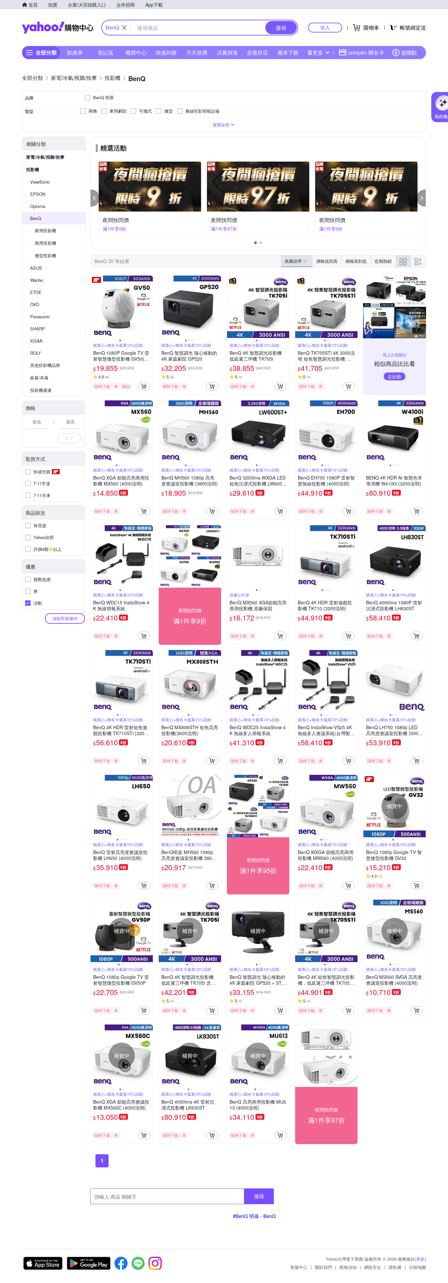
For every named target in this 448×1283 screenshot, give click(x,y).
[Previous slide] (95, 307)
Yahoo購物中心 (57, 27)
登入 (325, 27)
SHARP (37, 329)
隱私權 (395, 1267)
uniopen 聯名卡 (366, 52)
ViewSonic (40, 182)
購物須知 (347, 1267)
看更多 (315, 52)
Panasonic (40, 316)
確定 (69, 438)
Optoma (37, 206)
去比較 (394, 376)
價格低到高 (326, 261)
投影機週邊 (40, 390)
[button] (95, 198)
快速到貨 (166, 52)
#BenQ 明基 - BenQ (254, 1215)
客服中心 (298, 1267)
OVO (34, 304)
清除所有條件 (65, 618)
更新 (420, 1259)
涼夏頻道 (227, 52)
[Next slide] (148, 307)
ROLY (35, 353)
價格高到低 (356, 261)
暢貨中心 (136, 52)
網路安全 (372, 1267)
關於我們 (323, 1267)
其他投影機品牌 (45, 365)
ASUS (36, 268)
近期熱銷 (383, 261)
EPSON (37, 194)
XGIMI (36, 341)
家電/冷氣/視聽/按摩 (45, 157)
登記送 (105, 52)
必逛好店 (257, 52)
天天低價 (196, 52)
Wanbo (36, 280)
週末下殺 (287, 52)
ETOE (36, 292)
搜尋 (259, 1196)
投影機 (32, 169)
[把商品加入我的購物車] (144, 386)
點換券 (75, 52)
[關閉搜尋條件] (124, 28)
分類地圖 (417, 1267)
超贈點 (409, 52)
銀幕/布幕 (39, 377)
